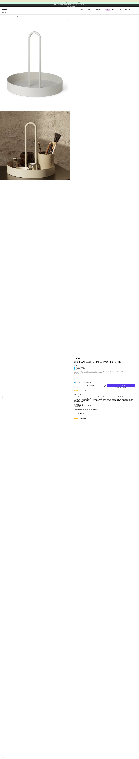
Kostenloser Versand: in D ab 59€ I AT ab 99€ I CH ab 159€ (69, 2)
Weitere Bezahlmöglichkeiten (120, 387)
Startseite (4, 16)
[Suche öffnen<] (133, 9)
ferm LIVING (10, 16)
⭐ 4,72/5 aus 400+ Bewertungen (69, 6)
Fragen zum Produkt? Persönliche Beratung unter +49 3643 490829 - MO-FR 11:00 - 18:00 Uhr (69, 4)
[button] (133, 378)
